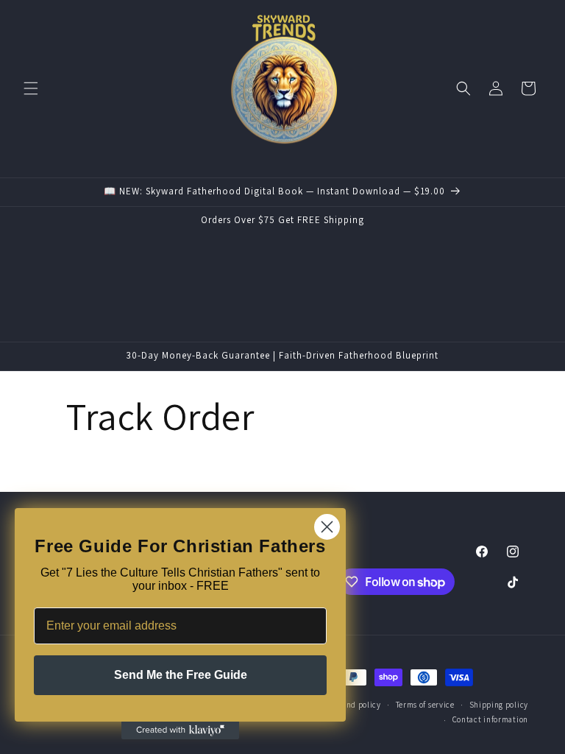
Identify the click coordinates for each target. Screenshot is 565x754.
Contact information (490, 719)
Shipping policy (499, 705)
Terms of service (425, 705)
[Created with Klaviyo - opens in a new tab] (180, 730)
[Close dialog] (327, 527)
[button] (31, 88)
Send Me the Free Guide (180, 675)
